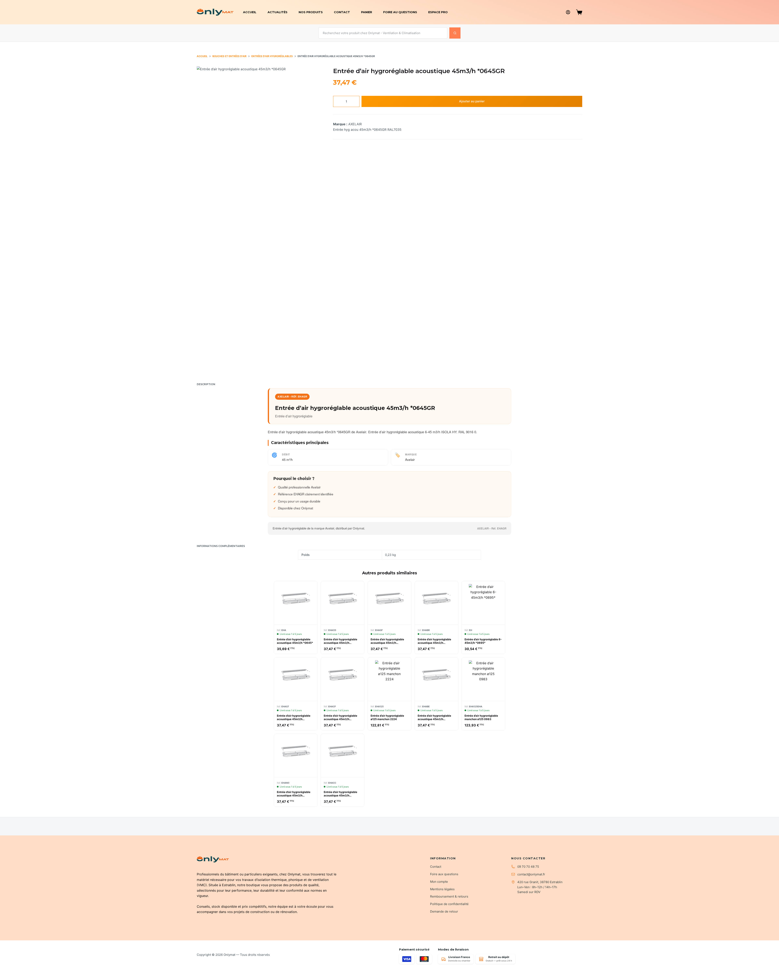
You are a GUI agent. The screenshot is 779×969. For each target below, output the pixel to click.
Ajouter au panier (472, 101)
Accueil (249, 12)
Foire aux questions (444, 874)
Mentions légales (442, 889)
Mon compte (439, 882)
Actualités (277, 12)
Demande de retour (444, 911)
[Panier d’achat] (579, 12)
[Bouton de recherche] (455, 33)
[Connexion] (568, 12)
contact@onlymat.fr (531, 874)
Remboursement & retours (449, 896)
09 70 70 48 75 (528, 867)
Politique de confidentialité (449, 904)
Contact (342, 12)
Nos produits (311, 12)
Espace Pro (438, 12)
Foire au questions (400, 12)
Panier (366, 12)
